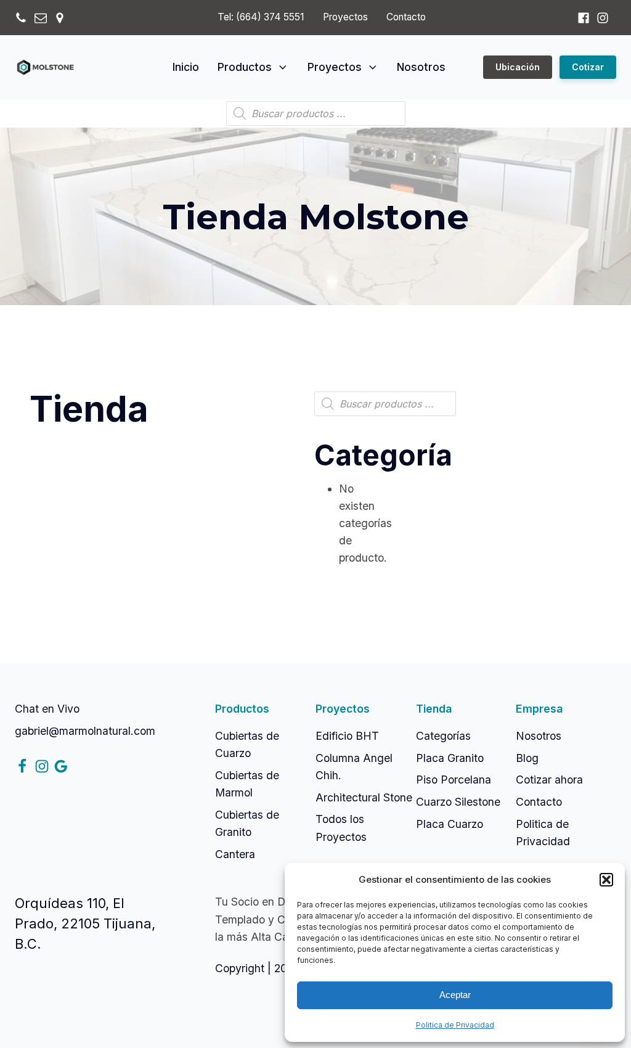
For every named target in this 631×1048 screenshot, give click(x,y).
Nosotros (421, 66)
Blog (527, 757)
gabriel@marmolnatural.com (85, 730)
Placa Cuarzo (449, 823)
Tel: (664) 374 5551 (261, 17)
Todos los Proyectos (341, 828)
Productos (245, 66)
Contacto (406, 17)
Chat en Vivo (47, 708)
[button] (606, 880)
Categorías (443, 735)
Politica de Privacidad (455, 1025)
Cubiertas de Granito (247, 823)
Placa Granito (450, 757)
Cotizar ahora (549, 779)
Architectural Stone (364, 797)
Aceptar (455, 994)
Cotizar (588, 67)
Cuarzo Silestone (458, 801)
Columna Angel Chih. (354, 766)
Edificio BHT (347, 735)
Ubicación (517, 67)
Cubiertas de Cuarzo (247, 744)
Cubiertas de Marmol (247, 784)
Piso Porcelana (453, 779)
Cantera (235, 854)
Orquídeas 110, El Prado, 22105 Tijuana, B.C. (85, 923)
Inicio (186, 66)
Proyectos (345, 17)
